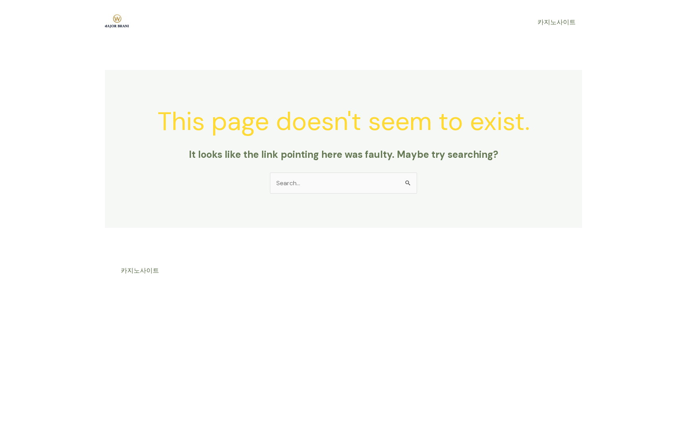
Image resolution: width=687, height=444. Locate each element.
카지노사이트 (557, 22)
